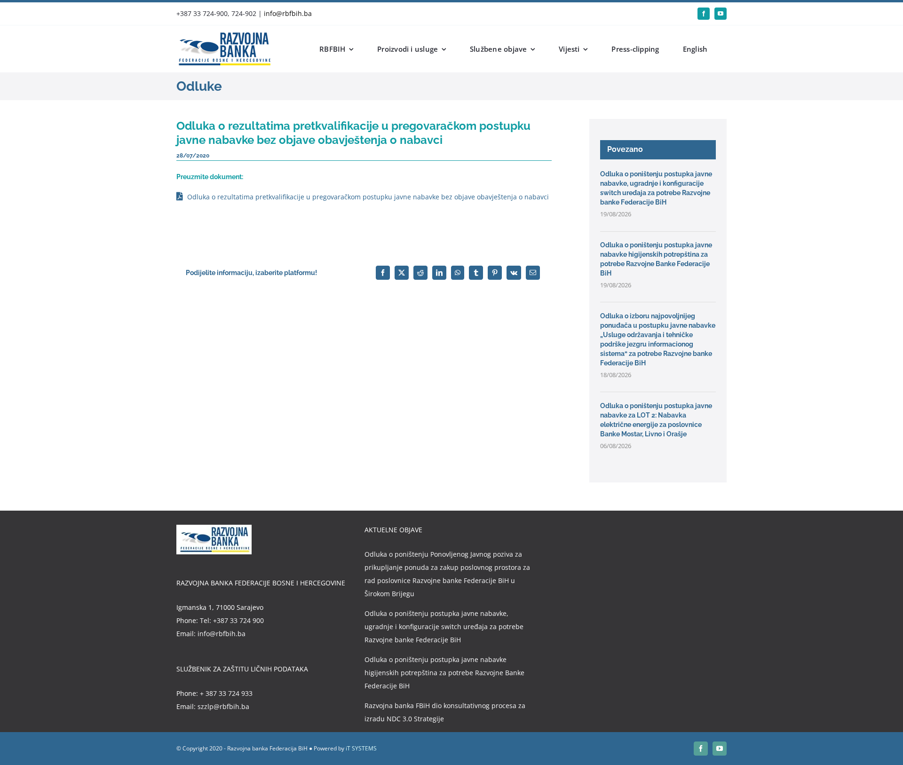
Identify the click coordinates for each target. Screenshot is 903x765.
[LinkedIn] (439, 272)
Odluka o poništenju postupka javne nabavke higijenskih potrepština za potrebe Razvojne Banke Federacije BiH (444, 672)
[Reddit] (420, 272)
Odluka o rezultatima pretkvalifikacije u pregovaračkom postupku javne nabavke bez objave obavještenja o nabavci (368, 196)
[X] (401, 272)
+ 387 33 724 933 (226, 693)
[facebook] (703, 14)
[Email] (532, 272)
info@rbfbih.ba (288, 13)
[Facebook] (382, 272)
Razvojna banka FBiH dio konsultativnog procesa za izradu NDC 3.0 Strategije (444, 712)
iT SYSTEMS (361, 748)
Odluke (199, 86)
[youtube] (720, 14)
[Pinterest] (494, 272)
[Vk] (513, 272)
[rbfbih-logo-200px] (223, 35)
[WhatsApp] (458, 272)
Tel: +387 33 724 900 (232, 620)
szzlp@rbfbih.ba (223, 706)
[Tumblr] (476, 272)
